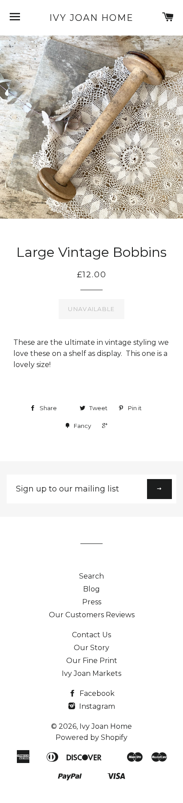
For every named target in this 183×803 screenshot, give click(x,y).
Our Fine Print (91, 660)
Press (91, 602)
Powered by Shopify (91, 737)
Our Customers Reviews (92, 615)
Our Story (91, 647)
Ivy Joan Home (91, 17)
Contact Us (91, 635)
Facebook (96, 693)
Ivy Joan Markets (91, 673)
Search (91, 576)
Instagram (96, 706)
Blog (91, 589)
